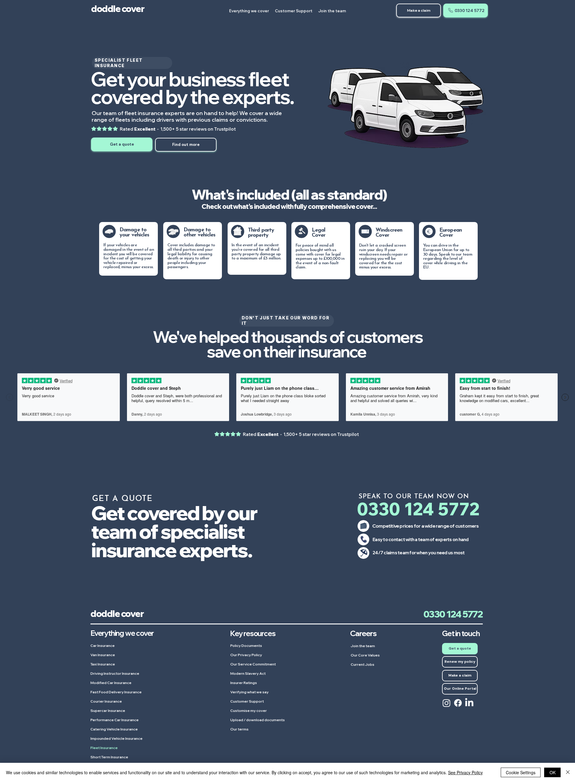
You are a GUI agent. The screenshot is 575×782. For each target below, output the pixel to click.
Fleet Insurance (104, 747)
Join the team (363, 646)
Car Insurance (102, 645)
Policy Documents (246, 645)
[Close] (567, 772)
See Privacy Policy (465, 772)
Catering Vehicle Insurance (114, 729)
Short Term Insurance (109, 757)
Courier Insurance (106, 701)
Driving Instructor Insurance (114, 673)
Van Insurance (102, 655)
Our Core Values (365, 655)
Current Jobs (362, 664)
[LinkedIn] (469, 703)
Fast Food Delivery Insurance (116, 692)
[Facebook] (458, 703)
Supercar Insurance (107, 710)
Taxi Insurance (102, 664)
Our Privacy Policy (246, 655)
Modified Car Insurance (110, 682)
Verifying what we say (249, 692)
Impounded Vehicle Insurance (116, 738)
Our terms (239, 729)
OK (553, 772)
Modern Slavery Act (248, 673)
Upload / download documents (257, 720)
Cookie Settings (520, 772)
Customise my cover (248, 710)
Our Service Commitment (253, 664)
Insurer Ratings (243, 682)
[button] (465, 10)
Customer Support (247, 701)
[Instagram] (446, 703)
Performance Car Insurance (114, 720)
